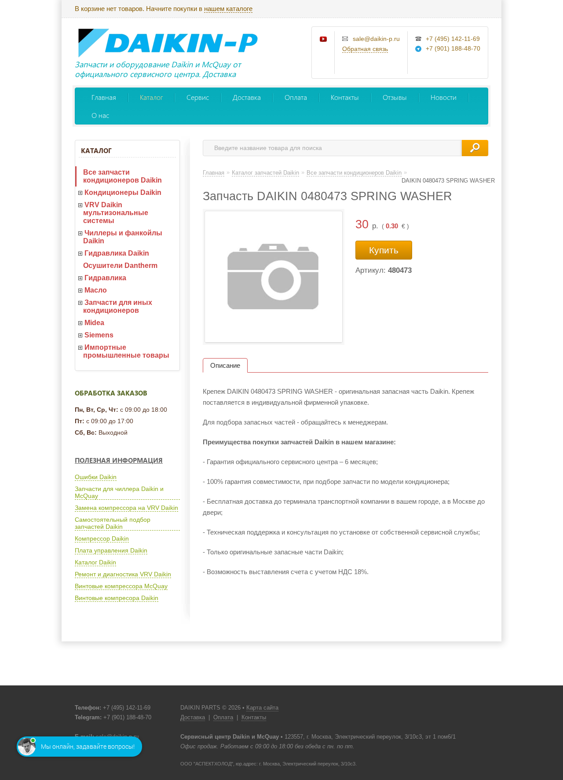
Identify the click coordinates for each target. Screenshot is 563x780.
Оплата (296, 97)
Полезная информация (119, 460)
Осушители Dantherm (120, 265)
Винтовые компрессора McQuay (121, 586)
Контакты (345, 97)
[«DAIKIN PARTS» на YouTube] (324, 40)
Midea (94, 322)
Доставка (247, 97)
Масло (95, 290)
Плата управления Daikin (111, 550)
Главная (103, 97)
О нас (100, 115)
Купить (383, 250)
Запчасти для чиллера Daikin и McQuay (119, 492)
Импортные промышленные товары (126, 351)
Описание (225, 365)
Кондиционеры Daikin (122, 192)
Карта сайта (262, 707)
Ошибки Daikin (96, 476)
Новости (444, 97)
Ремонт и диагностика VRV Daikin (123, 574)
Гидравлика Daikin (116, 253)
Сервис (197, 97)
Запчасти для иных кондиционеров (117, 306)
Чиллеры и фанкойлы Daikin (122, 237)
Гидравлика (105, 278)
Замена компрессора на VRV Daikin (126, 507)
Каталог (151, 97)
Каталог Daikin (95, 562)
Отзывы (395, 97)
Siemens (98, 335)
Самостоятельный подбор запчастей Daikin (112, 523)
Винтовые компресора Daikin (116, 597)
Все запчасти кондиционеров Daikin (122, 176)
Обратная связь (365, 48)
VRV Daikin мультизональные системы (115, 212)
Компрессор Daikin (102, 538)
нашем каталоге (228, 8)
